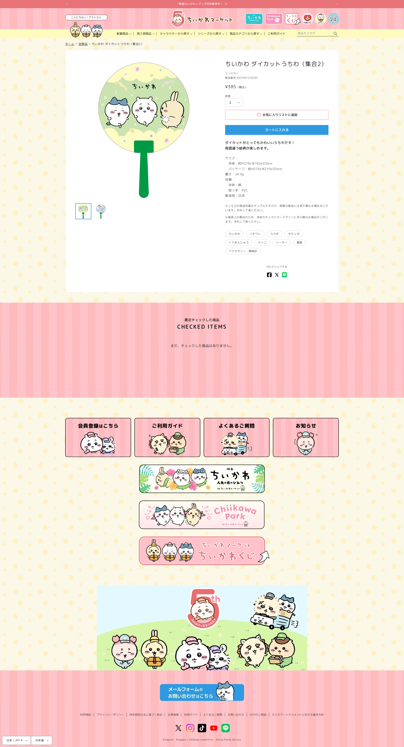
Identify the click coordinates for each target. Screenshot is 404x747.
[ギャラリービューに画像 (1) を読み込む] (83, 211)
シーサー (281, 242)
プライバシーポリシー (110, 714)
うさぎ (274, 234)
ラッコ (262, 242)
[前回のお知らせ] (66, 4)
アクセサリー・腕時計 (243, 251)
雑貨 (299, 242)
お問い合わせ (236, 714)
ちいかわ (234, 234)
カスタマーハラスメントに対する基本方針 (298, 714)
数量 (227, 96)
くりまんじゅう (239, 242)
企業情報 (173, 714)
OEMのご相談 (258, 714)
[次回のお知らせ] (337, 4)
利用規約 (85, 714)
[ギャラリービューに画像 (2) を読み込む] (101, 211)
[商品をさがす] (335, 33)
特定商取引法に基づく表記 (145, 714)
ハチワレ (255, 234)
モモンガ (293, 234)
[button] (123, 33)
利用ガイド (191, 714)
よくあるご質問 (212, 714)
